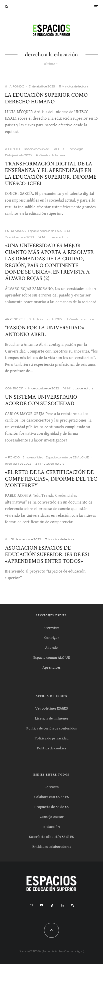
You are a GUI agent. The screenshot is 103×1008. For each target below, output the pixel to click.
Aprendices (51, 667)
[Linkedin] (62, 905)
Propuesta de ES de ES (51, 807)
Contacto (51, 787)
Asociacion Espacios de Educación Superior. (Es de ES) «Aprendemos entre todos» (47, 555)
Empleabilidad (32, 457)
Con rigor (51, 638)
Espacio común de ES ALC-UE (44, 149)
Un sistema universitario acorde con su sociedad (41, 400)
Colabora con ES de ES (51, 797)
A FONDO (17, 86)
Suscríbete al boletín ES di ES (51, 837)
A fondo (51, 648)
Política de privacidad (51, 738)
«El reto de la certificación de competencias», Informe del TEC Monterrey (51, 479)
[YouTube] (41, 905)
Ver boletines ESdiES (51, 708)
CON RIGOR (14, 388)
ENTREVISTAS (15, 231)
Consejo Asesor (52, 817)
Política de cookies (51, 748)
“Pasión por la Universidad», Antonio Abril (45, 331)
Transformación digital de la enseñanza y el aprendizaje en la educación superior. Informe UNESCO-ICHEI (50, 174)
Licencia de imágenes (51, 718)
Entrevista (52, 628)
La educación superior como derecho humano (46, 98)
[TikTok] (52, 905)
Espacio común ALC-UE (51, 657)
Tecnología (76, 149)
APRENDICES (15, 319)
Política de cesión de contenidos (51, 728)
